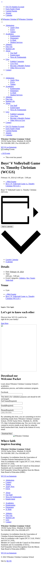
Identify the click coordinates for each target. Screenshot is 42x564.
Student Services (16, 42)
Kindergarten (15, 36)
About (8, 51)
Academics (10, 34)
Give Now (14, 64)
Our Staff (13, 53)
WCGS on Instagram (8, 147)
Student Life (10, 49)
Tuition (13, 32)
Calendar (9, 15)
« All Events (5, 153)
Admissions (10, 25)
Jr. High (13, 40)
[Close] (2, 2)
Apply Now (14, 28)
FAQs (12, 30)
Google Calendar (12, 260)
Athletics (9, 44)
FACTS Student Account (15, 7)
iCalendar (9, 262)
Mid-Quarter (11, 182)
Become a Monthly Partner (20, 66)
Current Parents (11, 11)
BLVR (9, 561)
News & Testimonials (18, 57)
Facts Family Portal (13, 9)
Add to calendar (7, 227)
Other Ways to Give (17, 68)
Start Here (4, 323)
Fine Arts (9, 47)
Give (7, 59)
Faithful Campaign (17, 61)
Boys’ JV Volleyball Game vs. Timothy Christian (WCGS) (20, 185)
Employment (15, 55)
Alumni (8, 13)
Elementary (14, 38)
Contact (8, 70)
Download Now (7, 434)
